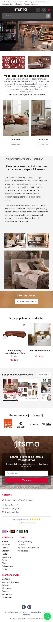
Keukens (21, 545)
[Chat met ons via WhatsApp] (47, 616)
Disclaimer (26, 615)
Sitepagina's (9, 612)
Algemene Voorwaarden (32, 612)
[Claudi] (8, 424)
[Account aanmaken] (43, 10)
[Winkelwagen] (49, 10)
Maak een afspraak (25, 301)
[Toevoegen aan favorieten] (24, 325)
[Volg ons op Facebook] (24, 607)
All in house (7, 588)
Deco (4, 560)
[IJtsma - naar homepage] (20, 10)
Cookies (18, 612)
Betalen (5, 585)
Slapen (5, 563)
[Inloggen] (38, 10)
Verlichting (6, 557)
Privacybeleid (23, 551)
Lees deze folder (30, 399)
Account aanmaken (31, 4)
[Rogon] (21, 424)
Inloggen (18, 4)
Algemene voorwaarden (28, 548)
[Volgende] (48, 117)
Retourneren (7, 594)
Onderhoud (7, 597)
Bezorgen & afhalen (10, 582)
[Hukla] (34, 424)
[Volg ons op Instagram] (29, 607)
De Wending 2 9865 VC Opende (19, 500)
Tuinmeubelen (8, 566)
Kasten (5, 554)
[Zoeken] (48, 16)
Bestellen (6, 579)
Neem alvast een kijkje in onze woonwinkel (26, 94)
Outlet (5, 569)
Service (5, 591)
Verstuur (26, 480)
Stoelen (5, 551)
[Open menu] (3, 10)
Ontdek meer (16, 144)
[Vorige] (5, 117)
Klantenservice (7, 4)
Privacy (44, 612)
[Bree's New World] (46, 424)
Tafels (5, 548)
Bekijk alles (43, 375)
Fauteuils (6, 545)
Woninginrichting (25, 542)
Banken (5, 542)
